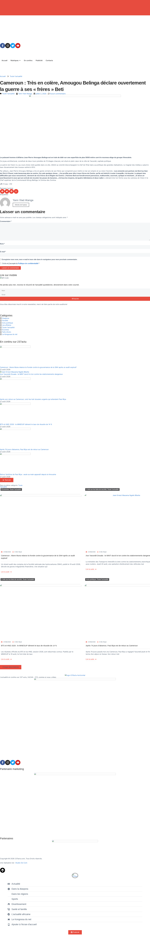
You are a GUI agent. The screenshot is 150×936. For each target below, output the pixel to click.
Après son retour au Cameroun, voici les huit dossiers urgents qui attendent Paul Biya (33, 399)
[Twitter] (12, 45)
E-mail (3, 252)
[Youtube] (17, 45)
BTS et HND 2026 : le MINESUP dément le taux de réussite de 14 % (26, 424)
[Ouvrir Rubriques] (20, 60)
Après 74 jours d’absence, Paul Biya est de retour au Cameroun (24, 449)
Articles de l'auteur (21, 205)
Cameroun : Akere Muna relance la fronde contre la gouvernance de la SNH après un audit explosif (38, 367)
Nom (2, 244)
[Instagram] (7, 45)
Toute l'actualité (16, 76)
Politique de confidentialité (28, 263)
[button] (2, 191)
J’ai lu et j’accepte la (20, 263)
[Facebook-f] (2, 45)
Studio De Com (21, 863)
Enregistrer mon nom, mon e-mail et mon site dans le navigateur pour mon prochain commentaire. (39, 259)
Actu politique (91, 579)
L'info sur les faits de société (96, 489)
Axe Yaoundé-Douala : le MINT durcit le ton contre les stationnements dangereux (31, 374)
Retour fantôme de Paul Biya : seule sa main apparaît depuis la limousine (28, 474)
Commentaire (5, 221)
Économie (5, 489)
